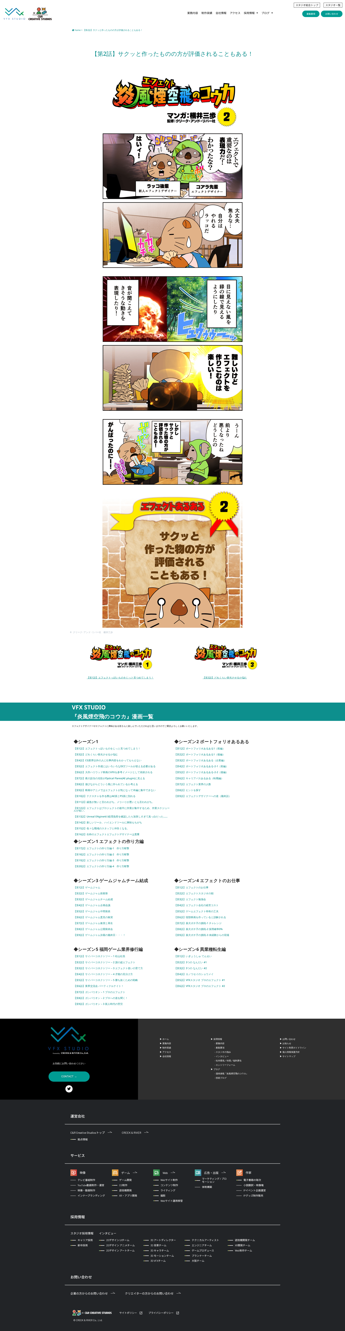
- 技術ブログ (221, 1077)
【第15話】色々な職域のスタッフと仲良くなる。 (101, 828)
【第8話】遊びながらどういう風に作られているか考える (106, 784)
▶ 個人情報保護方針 (290, 1051)
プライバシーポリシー (161, 1312)
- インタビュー (222, 1056)
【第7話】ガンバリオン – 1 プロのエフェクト (99, 992)
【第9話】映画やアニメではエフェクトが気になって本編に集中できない (115, 790)
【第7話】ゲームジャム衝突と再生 (93, 923)
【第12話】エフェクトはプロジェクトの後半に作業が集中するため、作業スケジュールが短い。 (122, 809)
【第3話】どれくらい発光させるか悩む (225, 677)
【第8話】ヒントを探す (187, 790)
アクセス (235, 13)
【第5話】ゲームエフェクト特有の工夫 (196, 911)
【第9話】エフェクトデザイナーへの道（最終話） (202, 796)
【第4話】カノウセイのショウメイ (193, 974)
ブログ (265, 13)
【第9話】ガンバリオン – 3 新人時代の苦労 (98, 1004)
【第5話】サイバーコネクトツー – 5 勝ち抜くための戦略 (106, 980)
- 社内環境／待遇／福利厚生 (228, 1060)
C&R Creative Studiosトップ (87, 1132)
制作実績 (206, 13)
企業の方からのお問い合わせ (89, 1293)
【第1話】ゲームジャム (87, 887)
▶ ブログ (215, 1069)
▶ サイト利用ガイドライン (293, 1047)
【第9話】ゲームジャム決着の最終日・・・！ (99, 935)
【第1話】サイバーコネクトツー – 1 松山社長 (99, 956)
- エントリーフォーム (225, 1064)
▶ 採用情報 (216, 1039)
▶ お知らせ (285, 1043)
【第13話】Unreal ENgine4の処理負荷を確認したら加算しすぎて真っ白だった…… (120, 816)
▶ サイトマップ (287, 1056)
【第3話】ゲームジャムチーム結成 (93, 899)
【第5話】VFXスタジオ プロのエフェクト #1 (199, 980)
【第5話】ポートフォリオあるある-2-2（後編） (201, 772)
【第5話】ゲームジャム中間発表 (92, 911)
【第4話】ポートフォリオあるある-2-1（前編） (201, 766)
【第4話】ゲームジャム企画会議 (92, 905)
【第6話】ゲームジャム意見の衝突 (93, 917)
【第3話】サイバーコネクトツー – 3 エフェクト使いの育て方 (108, 968)
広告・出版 (211, 1172)
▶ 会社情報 (165, 1056)
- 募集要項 (219, 1047)
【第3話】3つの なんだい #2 (190, 968)
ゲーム (125, 1172)
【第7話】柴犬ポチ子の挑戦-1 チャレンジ (198, 923)
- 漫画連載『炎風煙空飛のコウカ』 (231, 1073)
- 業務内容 (219, 1043)
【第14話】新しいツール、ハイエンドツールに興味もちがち (108, 822)
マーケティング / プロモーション (214, 1180)
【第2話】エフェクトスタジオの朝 (193, 893)
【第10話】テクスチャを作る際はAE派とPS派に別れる (104, 796)
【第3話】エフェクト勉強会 (190, 899)
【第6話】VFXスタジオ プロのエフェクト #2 (199, 986)
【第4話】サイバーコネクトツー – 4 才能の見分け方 (103, 974)
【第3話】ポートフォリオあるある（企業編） (200, 760)
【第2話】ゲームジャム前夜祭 (91, 893)
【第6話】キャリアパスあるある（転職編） (199, 778)
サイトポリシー (128, 1312)
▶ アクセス (165, 1051)
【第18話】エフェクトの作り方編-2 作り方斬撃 (101, 854)
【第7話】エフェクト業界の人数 (192, 784)
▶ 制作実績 (165, 1047)
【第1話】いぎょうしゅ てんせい (193, 956)
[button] (251, 13)
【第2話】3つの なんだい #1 (190, 962)
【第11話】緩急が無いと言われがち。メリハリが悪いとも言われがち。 (114, 802)
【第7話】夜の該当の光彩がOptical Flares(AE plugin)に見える (109, 778)
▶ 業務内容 (165, 1043)
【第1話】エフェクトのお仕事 (191, 887)
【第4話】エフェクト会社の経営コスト (196, 905)
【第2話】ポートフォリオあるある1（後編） (199, 754)
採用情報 (249, 13)
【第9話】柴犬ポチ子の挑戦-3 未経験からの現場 (201, 935)
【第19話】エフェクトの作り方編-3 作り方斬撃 (101, 860)
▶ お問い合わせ (287, 1039)
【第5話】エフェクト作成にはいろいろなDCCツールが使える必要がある (115, 766)
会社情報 (221, 13)
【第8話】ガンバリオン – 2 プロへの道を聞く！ (101, 998)
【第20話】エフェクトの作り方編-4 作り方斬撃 (101, 866)
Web (165, 1172)
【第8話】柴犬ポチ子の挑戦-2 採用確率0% (198, 929)
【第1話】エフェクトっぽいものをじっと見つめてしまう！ (120, 677)
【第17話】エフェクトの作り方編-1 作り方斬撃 (101, 848)
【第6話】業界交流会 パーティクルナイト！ (99, 986)
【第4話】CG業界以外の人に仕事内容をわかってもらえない (107, 760)
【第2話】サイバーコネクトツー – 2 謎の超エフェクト (104, 962)
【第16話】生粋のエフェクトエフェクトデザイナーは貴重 (106, 834)
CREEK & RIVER (131, 1132)
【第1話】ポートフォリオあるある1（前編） (199, 748)
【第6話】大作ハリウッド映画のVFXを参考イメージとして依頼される (113, 772)
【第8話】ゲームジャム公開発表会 (93, 929)
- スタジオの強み (223, 1051)
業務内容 (192, 13)
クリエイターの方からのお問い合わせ (149, 1293)
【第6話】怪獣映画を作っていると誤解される (200, 917)
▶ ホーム (164, 1039)
